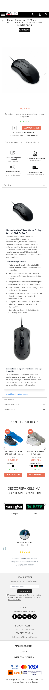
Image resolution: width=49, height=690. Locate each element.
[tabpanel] (24, 70)
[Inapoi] (2, 21)
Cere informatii (34, 142)
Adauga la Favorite (14, 142)
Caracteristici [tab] (9, 400)
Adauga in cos (31, 128)
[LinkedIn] (24, 616)
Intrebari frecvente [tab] (11, 404)
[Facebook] (14, 616)
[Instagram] (34, 616)
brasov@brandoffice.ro (26, 637)
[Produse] (3, 15)
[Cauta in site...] (46, 14)
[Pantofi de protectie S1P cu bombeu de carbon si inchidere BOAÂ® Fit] (13, 439)
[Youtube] (19, 616)
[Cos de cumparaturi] (40, 14)
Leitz (35, 513)
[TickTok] (29, 616)
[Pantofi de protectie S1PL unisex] (36, 439)
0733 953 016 (26, 633)
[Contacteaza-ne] (33, 14)
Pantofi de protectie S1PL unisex (35, 452)
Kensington (14, 513)
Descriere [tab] (7, 185)
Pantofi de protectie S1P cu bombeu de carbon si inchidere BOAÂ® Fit (13, 452)
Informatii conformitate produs (16, 394)
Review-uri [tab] (9, 409)
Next (45, 73)
